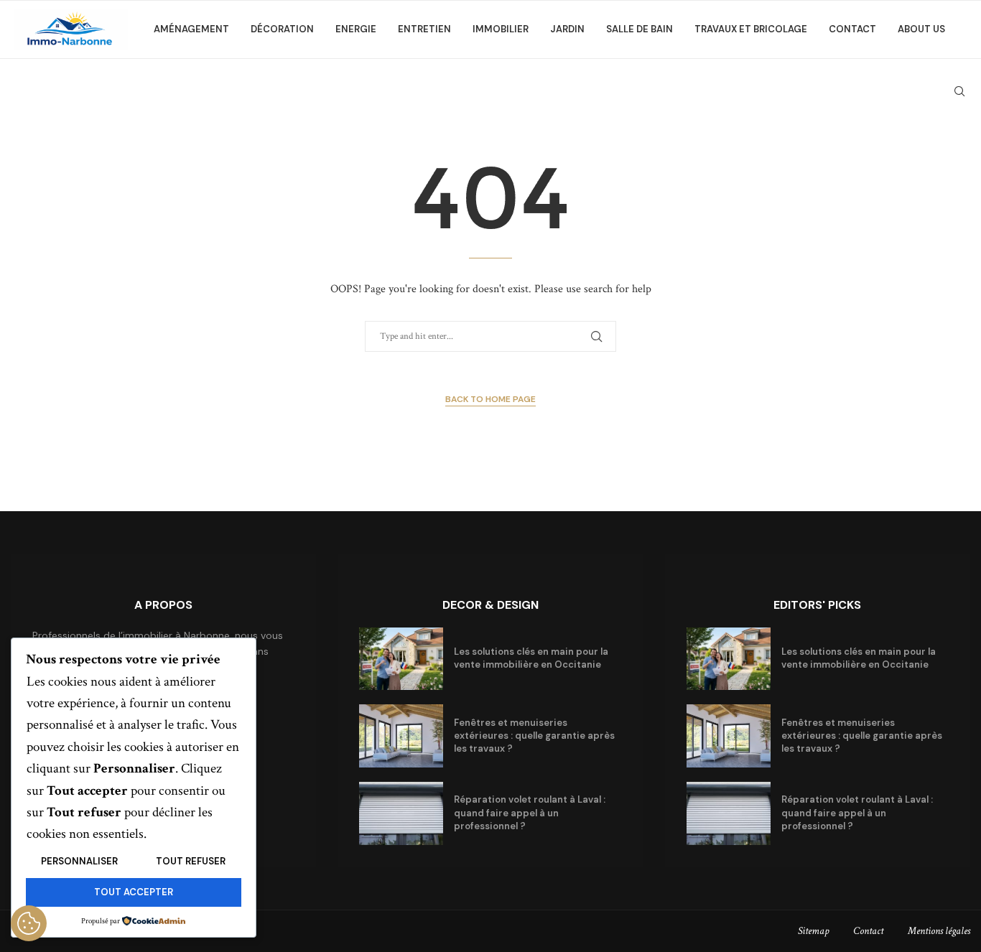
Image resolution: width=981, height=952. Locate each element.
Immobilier (501, 29)
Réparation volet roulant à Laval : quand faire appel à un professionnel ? (529, 812)
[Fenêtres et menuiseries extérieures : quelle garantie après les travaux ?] (401, 735)
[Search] (959, 91)
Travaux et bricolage (750, 29)
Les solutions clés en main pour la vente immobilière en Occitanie (531, 658)
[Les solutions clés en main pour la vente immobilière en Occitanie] (401, 659)
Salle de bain (639, 29)
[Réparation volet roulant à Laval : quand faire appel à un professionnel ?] (401, 813)
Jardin (567, 29)
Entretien (424, 29)
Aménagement (191, 29)
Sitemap (813, 931)
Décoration (282, 29)
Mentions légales (939, 931)
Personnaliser (79, 861)
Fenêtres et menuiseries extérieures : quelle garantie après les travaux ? (534, 736)
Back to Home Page (490, 399)
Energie (355, 29)
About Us (921, 29)
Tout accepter (133, 892)
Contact (852, 29)
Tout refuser (191, 861)
